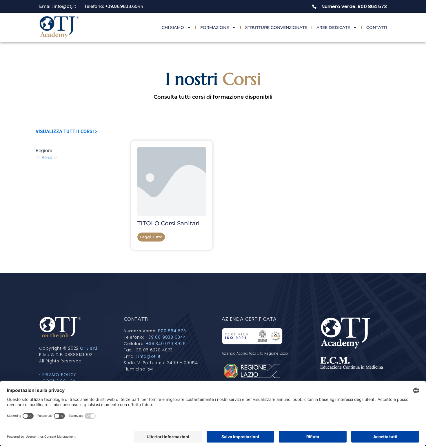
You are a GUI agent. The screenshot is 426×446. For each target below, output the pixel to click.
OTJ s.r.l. (89, 348)
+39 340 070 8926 (165, 344)
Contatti (376, 27)
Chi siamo (173, 27)
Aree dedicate (333, 27)
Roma (47, 157)
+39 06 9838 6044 (165, 337)
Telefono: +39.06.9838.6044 (113, 6)
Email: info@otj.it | (59, 6)
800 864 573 (172, 331)
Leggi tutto (151, 237)
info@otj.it (149, 356)
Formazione (214, 27)
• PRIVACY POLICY (57, 374)
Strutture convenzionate (276, 27)
